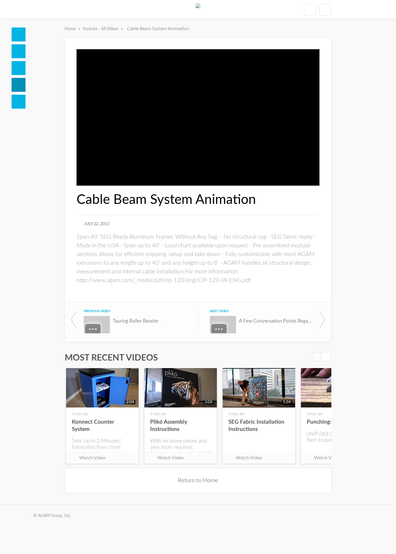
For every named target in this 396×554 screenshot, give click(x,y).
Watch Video (92, 458)
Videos (19, 85)
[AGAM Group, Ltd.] (198, 9)
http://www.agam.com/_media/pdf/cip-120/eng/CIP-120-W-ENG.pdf (164, 280)
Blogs (19, 102)
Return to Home (198, 480)
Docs (19, 51)
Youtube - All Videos (101, 29)
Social (19, 68)
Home (19, 34)
